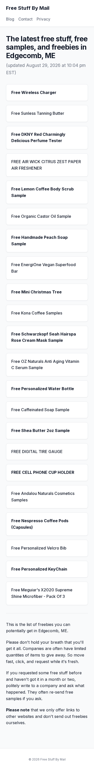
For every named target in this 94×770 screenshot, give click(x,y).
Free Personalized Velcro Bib (38, 548)
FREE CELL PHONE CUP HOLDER (42, 472)
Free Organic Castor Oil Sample (41, 216)
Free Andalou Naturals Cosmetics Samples (42, 496)
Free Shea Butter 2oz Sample (40, 430)
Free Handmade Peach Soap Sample (39, 240)
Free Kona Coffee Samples (36, 312)
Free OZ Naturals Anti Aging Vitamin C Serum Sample (45, 364)
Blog (10, 19)
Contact (25, 19)
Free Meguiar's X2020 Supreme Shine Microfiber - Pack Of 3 (41, 593)
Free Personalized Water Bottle (42, 388)
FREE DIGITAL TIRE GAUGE (37, 451)
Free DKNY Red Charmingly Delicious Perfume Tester (38, 137)
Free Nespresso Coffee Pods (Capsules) (39, 524)
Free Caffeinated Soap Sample (40, 409)
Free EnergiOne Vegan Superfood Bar (43, 268)
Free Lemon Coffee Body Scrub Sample (42, 192)
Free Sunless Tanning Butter (37, 113)
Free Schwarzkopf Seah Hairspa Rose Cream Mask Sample (43, 337)
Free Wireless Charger (33, 92)
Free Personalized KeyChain (39, 569)
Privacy (43, 19)
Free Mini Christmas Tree (36, 291)
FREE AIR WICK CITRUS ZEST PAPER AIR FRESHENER (46, 165)
